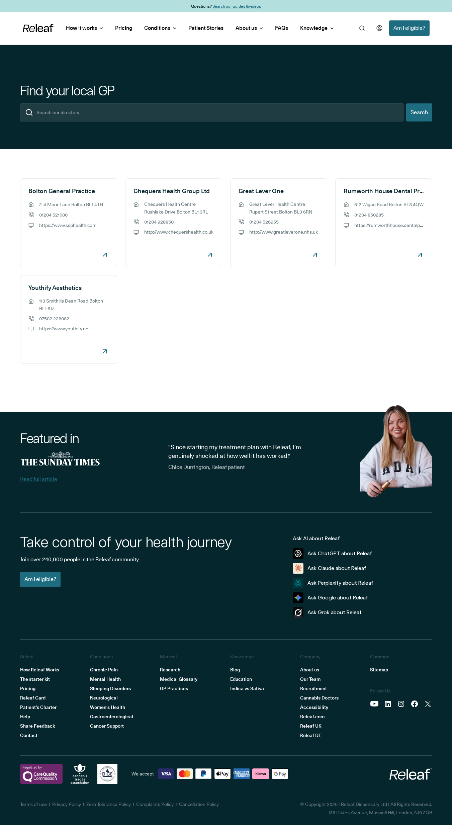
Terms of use (33, 804)
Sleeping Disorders (110, 688)
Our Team (310, 679)
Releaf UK (311, 726)
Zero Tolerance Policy (108, 804)
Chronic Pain (104, 669)
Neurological (104, 697)
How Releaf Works (39, 669)
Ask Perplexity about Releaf (340, 583)
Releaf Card (33, 697)
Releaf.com (312, 716)
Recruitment (313, 688)
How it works (81, 28)
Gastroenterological (111, 716)
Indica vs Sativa (247, 688)
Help (25, 716)
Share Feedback (37, 726)
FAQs (281, 28)
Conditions (157, 28)
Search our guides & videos (236, 5)
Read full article (38, 479)
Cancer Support (107, 726)
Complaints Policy (155, 804)
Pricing (123, 28)
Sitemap (379, 669)
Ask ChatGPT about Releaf (339, 553)
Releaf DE (310, 735)
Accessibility (314, 707)
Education (241, 679)
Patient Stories (205, 28)
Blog (235, 669)
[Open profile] (379, 28)
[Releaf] (38, 28)
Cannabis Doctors (319, 697)
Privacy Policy (66, 804)
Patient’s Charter (38, 707)
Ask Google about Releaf (337, 597)
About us (246, 28)
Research (170, 669)
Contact (28, 735)
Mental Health (105, 679)
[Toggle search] (362, 28)
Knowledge (314, 28)
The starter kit (35, 679)
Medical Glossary (178, 679)
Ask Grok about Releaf (334, 612)
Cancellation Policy (199, 804)
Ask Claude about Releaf (336, 568)
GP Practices (174, 688)
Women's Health (107, 707)
